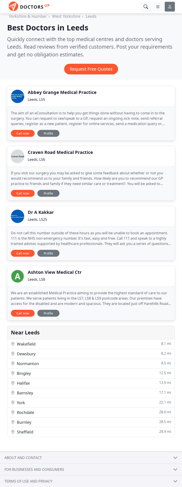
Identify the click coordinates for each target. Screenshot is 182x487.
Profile (48, 133)
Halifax (93, 383)
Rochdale (93, 412)
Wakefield (93, 344)
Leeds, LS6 (36, 159)
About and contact (23, 457)
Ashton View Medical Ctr (55, 272)
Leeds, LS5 (36, 99)
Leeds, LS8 (36, 279)
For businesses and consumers (34, 469)
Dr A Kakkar (41, 212)
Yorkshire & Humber (28, 16)
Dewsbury (93, 353)
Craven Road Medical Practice (60, 152)
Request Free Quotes (91, 69)
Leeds (91, 16)
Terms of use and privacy (28, 481)
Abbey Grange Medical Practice (62, 92)
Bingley (93, 373)
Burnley (93, 422)
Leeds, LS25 (37, 219)
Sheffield (93, 432)
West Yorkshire (66, 16)
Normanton (93, 363)
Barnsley (93, 393)
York (93, 402)
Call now (22, 133)
